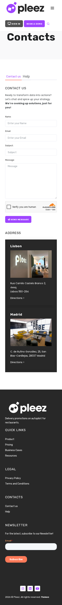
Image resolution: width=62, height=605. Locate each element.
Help (7, 511)
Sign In (15, 24)
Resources (11, 455)
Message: (10, 160)
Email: (8, 131)
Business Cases (13, 450)
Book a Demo (34, 24)
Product (9, 439)
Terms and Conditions (17, 483)
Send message (19, 219)
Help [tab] (26, 76)
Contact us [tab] (13, 76)
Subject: (9, 145)
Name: (8, 117)
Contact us (11, 506)
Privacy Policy (13, 478)
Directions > (17, 298)
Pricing (9, 444)
